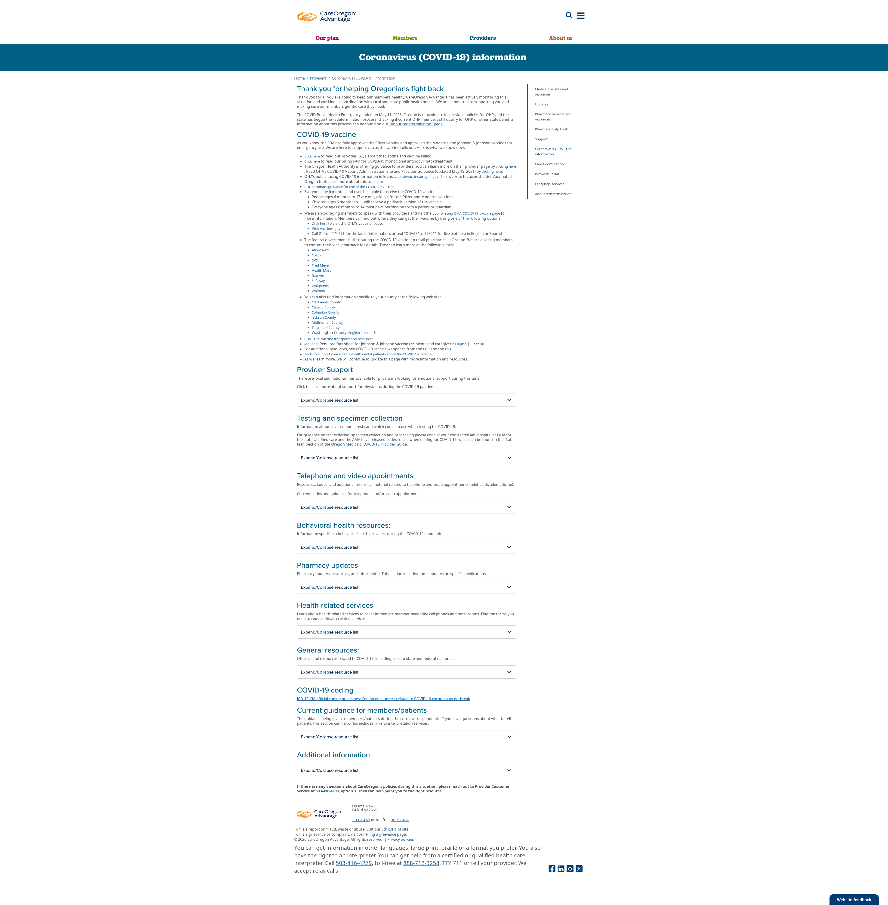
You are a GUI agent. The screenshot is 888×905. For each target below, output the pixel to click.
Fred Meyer (321, 265)
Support (541, 139)
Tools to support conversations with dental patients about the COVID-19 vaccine (368, 354)
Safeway (318, 280)
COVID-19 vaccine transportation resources (338, 338)
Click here (312, 156)
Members (405, 37)
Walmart (318, 290)
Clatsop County (324, 307)
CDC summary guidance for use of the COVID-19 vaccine (349, 186)
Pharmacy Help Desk (551, 129)
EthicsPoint (391, 829)
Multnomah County (327, 322)
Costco (317, 255)
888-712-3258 (400, 820)
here (379, 181)
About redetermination (553, 193)
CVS (315, 260)
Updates (541, 104)
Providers (483, 37)
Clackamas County (326, 302)
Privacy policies (400, 839)
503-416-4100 (327, 791)
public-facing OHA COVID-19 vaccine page (466, 213)
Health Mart (321, 270)
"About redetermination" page (416, 123)
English (354, 332)
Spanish (370, 332)
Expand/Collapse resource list (329, 400)
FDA (448, 349)
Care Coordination (549, 164)
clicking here (506, 166)
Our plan (327, 37)
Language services (549, 184)
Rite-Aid (318, 275)
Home (299, 78)
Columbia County (325, 312)
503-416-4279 (361, 820)
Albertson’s (321, 250)
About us (561, 37)
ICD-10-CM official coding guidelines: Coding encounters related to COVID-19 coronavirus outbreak (383, 698)
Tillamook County (326, 327)
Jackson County (324, 317)
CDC (426, 349)
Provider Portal (547, 174)
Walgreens (320, 285)
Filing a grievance (381, 834)
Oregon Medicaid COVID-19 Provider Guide (369, 444)
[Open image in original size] (326, 15)
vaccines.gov (330, 228)
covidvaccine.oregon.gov (418, 176)
